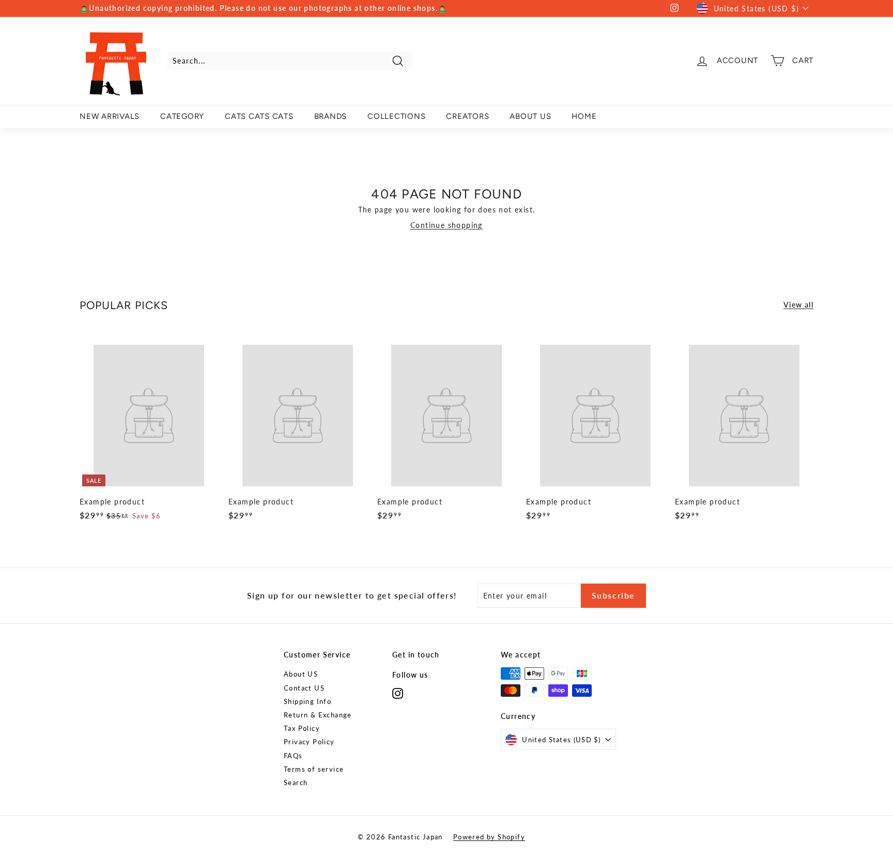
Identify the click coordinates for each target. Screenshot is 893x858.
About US (301, 674)
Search (295, 782)
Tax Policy (302, 728)
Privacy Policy (309, 742)
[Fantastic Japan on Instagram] (397, 693)
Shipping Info (307, 701)
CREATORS (467, 116)
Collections (396, 116)
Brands (330, 116)
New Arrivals (110, 116)
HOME (584, 116)
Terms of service (314, 769)
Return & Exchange (318, 715)
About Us (530, 116)
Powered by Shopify (489, 837)
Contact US (304, 688)
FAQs (293, 756)
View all (798, 304)
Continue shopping (446, 225)
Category (182, 116)
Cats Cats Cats (259, 116)
